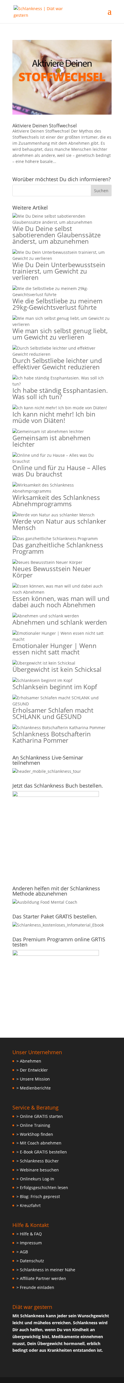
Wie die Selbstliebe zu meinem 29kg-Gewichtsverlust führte (57, 303)
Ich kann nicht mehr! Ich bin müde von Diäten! (53, 417)
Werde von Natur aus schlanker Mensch (59, 524)
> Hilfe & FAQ (29, 1234)
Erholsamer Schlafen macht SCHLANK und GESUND (52, 713)
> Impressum (29, 1243)
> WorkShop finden (34, 1134)
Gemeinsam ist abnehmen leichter (51, 440)
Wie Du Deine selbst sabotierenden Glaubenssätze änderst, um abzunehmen (56, 234)
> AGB (22, 1251)
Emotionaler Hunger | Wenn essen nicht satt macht (54, 648)
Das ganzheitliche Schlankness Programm (57, 547)
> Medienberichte (33, 1088)
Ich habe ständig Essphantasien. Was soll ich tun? (60, 393)
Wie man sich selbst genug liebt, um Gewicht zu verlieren (60, 333)
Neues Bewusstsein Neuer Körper (51, 571)
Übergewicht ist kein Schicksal (57, 669)
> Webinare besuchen (37, 1170)
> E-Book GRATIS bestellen (41, 1152)
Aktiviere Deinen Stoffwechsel (44, 125)
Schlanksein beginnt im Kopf (54, 686)
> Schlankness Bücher (37, 1161)
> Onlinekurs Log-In (35, 1179)
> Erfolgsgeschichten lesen (42, 1187)
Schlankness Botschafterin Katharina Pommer (51, 736)
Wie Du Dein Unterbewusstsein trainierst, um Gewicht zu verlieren (58, 271)
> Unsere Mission (33, 1079)
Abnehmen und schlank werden (59, 622)
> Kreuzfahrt (28, 1205)
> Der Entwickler (32, 1070)
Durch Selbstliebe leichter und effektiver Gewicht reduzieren (57, 363)
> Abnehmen (28, 1061)
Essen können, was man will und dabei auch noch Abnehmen (60, 601)
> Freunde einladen (35, 1287)
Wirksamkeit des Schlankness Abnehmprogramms (56, 500)
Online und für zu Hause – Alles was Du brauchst (59, 470)
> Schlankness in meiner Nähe (45, 1269)
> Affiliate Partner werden (41, 1278)
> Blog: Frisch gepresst (38, 1196)
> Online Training (33, 1125)
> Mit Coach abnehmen (38, 1143)
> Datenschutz (30, 1260)
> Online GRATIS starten (39, 1116)
